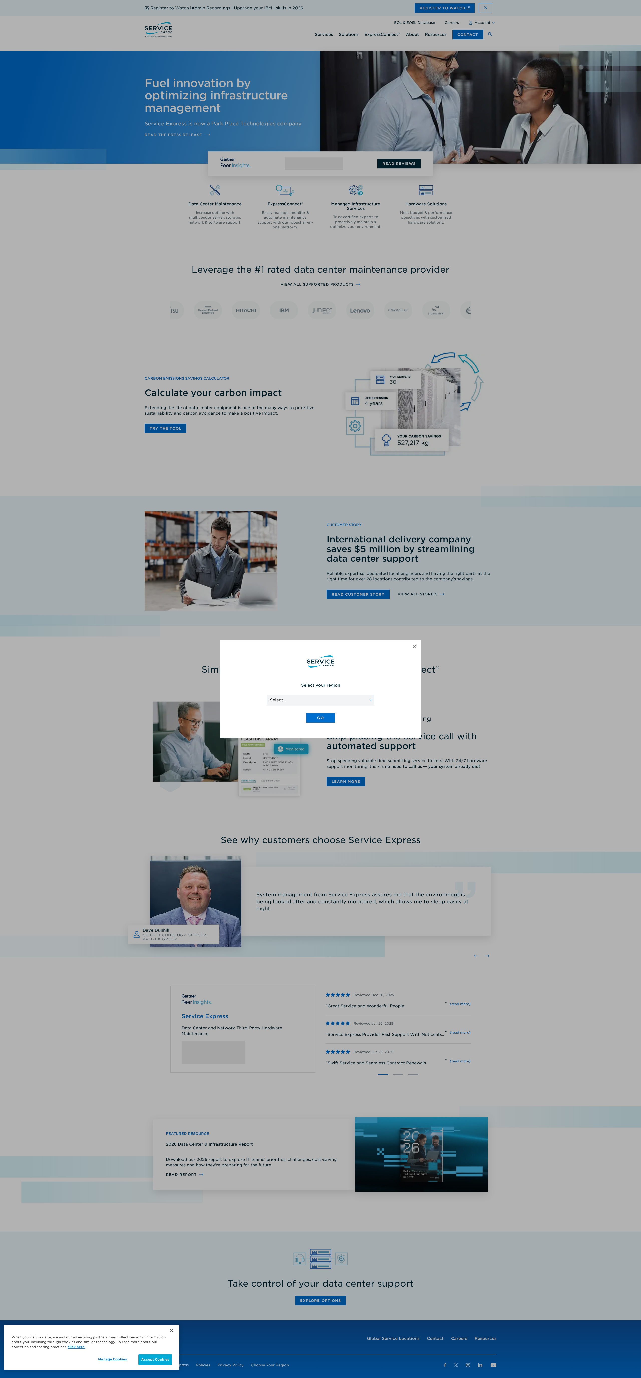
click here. (76, 1347)
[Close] (171, 1330)
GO (320, 718)
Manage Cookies (112, 1359)
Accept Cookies (155, 1359)
